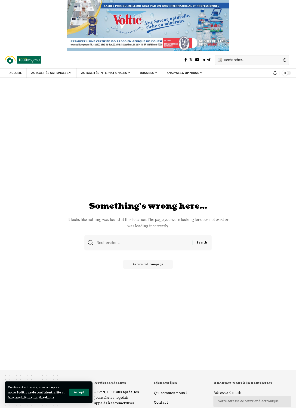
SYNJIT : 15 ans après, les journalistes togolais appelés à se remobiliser (116, 397)
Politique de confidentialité (39, 392)
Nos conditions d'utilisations (31, 397)
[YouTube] (197, 60)
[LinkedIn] (203, 60)
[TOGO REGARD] (23, 60)
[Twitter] (191, 60)
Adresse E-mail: (227, 392)
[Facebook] (185, 60)
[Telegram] (209, 60)
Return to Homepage (148, 264)
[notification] (275, 73)
